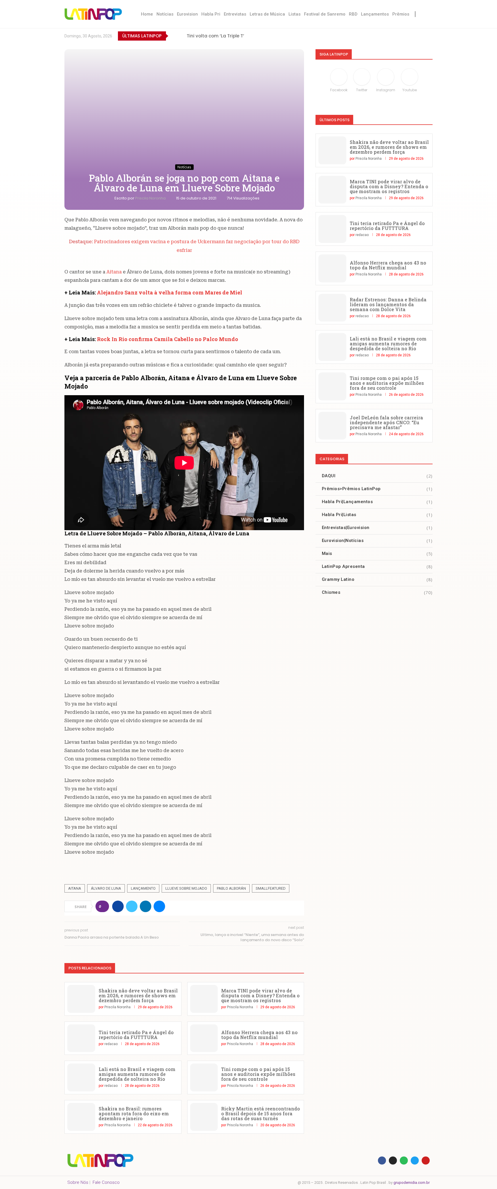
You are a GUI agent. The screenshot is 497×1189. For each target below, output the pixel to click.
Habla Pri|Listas (377, 515)
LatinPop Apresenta (377, 566)
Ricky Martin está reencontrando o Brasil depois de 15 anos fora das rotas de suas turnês (260, 1113)
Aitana (114, 272)
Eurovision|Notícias (377, 540)
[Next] (181, 36)
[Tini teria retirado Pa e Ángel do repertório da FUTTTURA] (81, 1038)
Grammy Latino (377, 579)
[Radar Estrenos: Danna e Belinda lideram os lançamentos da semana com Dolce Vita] (332, 308)
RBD (353, 14)
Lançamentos (375, 14)
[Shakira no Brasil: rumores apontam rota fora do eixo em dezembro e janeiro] (81, 1117)
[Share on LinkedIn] (145, 906)
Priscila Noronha (151, 198)
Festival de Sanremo (324, 14)
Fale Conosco (106, 1182)
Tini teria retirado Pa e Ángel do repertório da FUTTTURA (136, 1034)
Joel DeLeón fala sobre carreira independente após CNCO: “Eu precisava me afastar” (386, 422)
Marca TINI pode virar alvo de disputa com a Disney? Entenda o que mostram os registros (260, 995)
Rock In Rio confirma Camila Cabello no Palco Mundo (167, 339)
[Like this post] (104, 906)
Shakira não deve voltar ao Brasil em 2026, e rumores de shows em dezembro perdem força (138, 995)
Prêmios (400, 14)
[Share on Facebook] (118, 906)
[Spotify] (430, 36)
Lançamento (143, 888)
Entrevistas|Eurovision (377, 527)
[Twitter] (394, 36)
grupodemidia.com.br (411, 1182)
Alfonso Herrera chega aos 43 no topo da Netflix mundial (259, 1034)
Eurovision (187, 14)
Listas (294, 14)
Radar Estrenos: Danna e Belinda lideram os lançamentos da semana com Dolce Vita (388, 304)
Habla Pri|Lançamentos (377, 502)
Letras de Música (267, 14)
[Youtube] (418, 36)
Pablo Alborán (231, 888)
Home (147, 14)
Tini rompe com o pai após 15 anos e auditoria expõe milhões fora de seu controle (258, 1074)
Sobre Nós (77, 1182)
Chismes (377, 592)
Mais (377, 553)
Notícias (164, 14)
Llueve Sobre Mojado (186, 888)
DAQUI (377, 476)
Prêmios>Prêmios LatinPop (377, 489)
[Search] (427, 14)
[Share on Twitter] (131, 906)
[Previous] (174, 36)
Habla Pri (210, 14)
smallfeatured (271, 888)
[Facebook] (382, 36)
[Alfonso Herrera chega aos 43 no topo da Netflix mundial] (204, 1038)
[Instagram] (406, 36)
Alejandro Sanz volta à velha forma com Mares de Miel (169, 292)
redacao (111, 1044)
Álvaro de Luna (106, 888)
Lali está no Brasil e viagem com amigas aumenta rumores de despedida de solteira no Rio (137, 1074)
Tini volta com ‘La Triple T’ (215, 36)
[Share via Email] (159, 906)
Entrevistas (235, 14)
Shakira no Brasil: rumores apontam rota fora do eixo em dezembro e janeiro (134, 1113)
